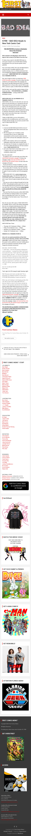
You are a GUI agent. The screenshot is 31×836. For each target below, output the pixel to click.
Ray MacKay (5, 423)
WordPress (20, 833)
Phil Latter (4, 448)
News (3, 38)
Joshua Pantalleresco (7, 464)
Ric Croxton (5, 465)
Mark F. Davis (5, 383)
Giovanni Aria (5, 461)
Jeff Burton (5, 420)
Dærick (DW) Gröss (7, 380)
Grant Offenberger (6, 440)
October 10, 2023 (6, 46)
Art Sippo (4, 417)
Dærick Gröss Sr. (6, 378)
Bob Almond (5, 375)
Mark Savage (5, 384)
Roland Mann (5, 425)
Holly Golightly (5, 401)
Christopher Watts (6, 376)
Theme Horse (22, 831)
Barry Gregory (5, 370)
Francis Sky (5, 439)
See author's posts (9, 338)
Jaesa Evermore (6, 442)
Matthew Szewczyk (7, 476)
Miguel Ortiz (5, 388)
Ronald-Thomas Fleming (8, 427)
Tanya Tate (5, 391)
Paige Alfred (5, 389)
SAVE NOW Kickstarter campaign (10, 158)
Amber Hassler (6, 368)
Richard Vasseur (6, 477)
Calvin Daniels (5, 456)
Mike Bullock (5, 408)
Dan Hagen (5, 381)
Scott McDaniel (6, 410)
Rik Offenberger (6, 479)
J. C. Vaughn (5, 405)
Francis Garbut (5, 457)
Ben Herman (5, 372)
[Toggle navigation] (3, 15)
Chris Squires (5, 435)
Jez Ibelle (4, 462)
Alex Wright (5, 367)
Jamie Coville (5, 418)
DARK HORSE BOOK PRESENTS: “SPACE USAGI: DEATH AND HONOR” (15, 354)
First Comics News (15, 46)
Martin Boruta (5, 445)
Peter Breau (5, 447)
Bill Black (4, 373)
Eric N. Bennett (5, 437)
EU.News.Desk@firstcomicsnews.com (9, 819)
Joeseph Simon (6, 444)
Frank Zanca (5, 459)
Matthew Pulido (6, 386)
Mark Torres (5, 422)
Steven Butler (5, 428)
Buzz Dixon (5, 400)
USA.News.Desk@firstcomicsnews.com (9, 802)
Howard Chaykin (6, 403)
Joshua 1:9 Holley (6, 406)
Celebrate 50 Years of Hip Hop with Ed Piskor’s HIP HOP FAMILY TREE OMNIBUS (15, 348)
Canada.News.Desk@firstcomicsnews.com (10, 811)
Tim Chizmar (5, 393)
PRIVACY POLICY (8, 831)
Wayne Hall (5, 469)
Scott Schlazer (6, 467)
